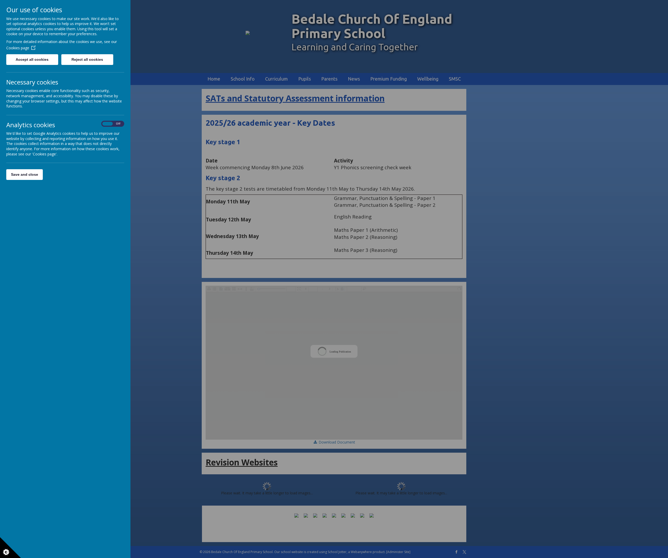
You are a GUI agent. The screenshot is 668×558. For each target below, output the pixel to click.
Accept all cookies (32, 59)
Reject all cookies (87, 59)
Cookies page (17, 47)
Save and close (24, 174)
